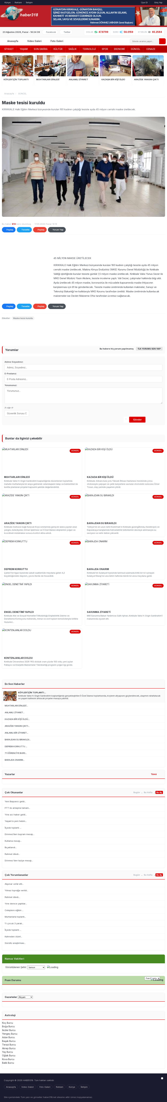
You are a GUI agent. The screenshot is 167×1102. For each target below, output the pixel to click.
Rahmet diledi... (12, 854)
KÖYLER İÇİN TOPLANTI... (32, 692)
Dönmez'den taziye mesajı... (19, 860)
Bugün (136, 792)
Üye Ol (144, 2)
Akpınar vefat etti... (14, 884)
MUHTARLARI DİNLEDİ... (16, 705)
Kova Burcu (8, 1059)
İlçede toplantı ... (13, 827)
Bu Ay (159, 792)
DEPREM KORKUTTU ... (16, 746)
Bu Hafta (148, 792)
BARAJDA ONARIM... (14, 760)
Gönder (137, 419)
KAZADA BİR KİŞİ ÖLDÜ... (17, 719)
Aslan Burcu (8, 1037)
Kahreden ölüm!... (13, 936)
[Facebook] (156, 1095)
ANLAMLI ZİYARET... (14, 712)
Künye (8, 2)
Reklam (18, 2)
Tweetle (25, 229)
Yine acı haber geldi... (16, 814)
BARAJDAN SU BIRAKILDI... (18, 739)
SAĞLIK (72, 49)
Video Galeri (34, 41)
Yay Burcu (7, 1052)
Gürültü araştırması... (15, 943)
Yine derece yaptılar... (16, 903)
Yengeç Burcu (9, 1033)
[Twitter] (161, 1095)
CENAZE (150, 49)
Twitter (67, 32)
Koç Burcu (7, 1022)
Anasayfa (12, 41)
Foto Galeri (56, 41)
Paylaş (10, 229)
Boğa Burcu (8, 1026)
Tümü (154, 774)
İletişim (29, 2)
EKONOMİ (119, 49)
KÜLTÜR (57, 49)
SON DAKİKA (40, 49)
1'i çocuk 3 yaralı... (14, 923)
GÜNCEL (135, 49)
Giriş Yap (158, 2)
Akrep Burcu (8, 1048)
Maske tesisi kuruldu (23, 318)
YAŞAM (24, 49)
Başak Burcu (8, 1041)
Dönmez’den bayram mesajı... (19, 834)
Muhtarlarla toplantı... (15, 916)
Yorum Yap (58, 229)
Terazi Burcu (9, 1044)
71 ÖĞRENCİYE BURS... (16, 753)
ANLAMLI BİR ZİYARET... (16, 732)
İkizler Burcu (8, 1030)
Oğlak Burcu (8, 1055)
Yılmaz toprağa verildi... (16, 890)
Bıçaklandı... (11, 847)
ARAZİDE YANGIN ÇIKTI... (17, 726)
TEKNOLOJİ (89, 49)
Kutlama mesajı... (13, 841)
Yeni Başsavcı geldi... (15, 801)
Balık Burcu (8, 1062)
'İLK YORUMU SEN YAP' (149, 349)
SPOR (105, 49)
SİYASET (9, 49)
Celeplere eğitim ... (14, 910)
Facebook (51, 32)
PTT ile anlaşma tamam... (17, 808)
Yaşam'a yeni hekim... (16, 821)
